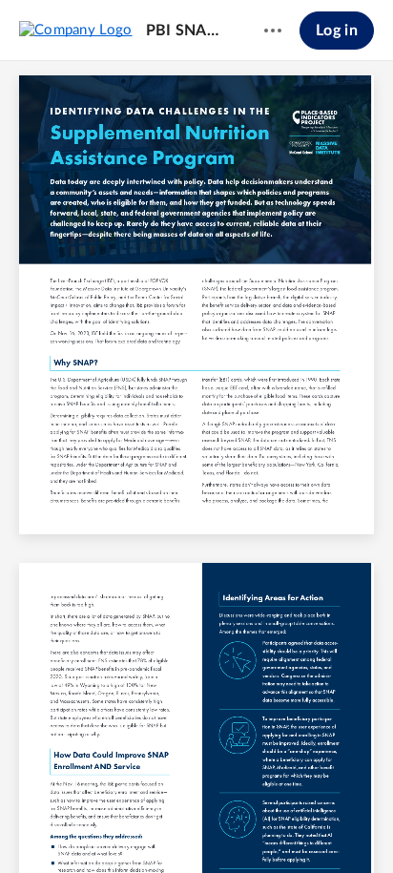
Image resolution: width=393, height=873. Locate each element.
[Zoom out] (164, 826)
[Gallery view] (303, 826)
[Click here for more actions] (273, 30)
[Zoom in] (228, 826)
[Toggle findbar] (55, 826)
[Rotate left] (267, 826)
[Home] (76, 29)
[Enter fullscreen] (337, 826)
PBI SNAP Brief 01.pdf (187, 30)
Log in (337, 30)
